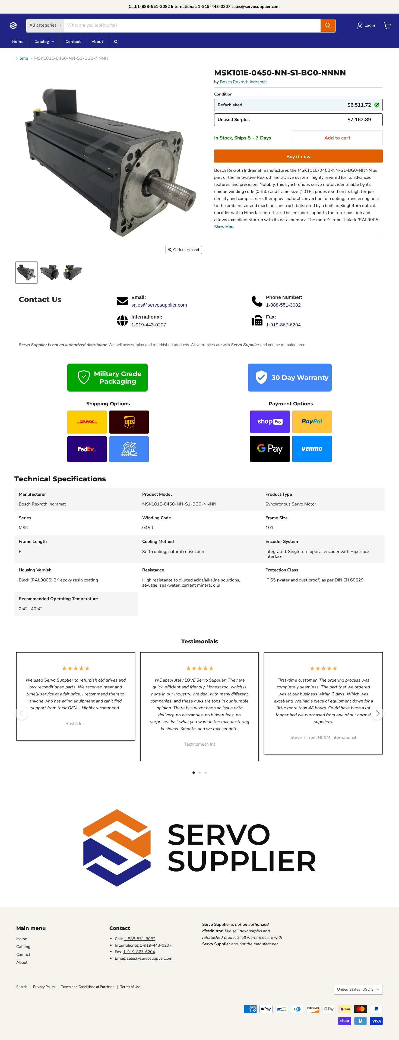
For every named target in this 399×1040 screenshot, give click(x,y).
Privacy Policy (44, 986)
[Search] (328, 25)
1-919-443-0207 (148, 324)
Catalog (23, 946)
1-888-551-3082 (283, 305)
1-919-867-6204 (283, 324)
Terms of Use (130, 986)
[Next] (377, 713)
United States (356, 989)
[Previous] (21, 713)
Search (21, 986)
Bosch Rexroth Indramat (243, 82)
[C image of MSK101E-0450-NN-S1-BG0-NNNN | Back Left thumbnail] (49, 272)
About (21, 962)
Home (22, 58)
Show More (224, 226)
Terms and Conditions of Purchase (87, 986)
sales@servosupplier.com (159, 305)
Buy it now (298, 156)
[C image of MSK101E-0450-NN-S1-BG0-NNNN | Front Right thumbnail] (26, 272)
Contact (23, 954)
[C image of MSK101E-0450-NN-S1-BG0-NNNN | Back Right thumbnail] (72, 272)
